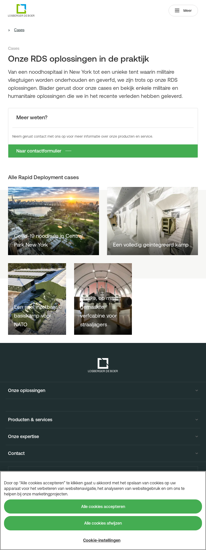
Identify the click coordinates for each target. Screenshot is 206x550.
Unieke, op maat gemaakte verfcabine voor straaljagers (99, 311)
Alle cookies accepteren (103, 506)
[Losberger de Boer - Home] (103, 365)
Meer (187, 11)
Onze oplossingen (26, 390)
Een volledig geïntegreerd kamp (151, 245)
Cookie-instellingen (101, 540)
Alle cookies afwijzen (103, 523)
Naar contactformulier (38, 150)
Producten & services (30, 419)
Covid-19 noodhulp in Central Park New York (48, 240)
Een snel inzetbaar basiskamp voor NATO (35, 315)
